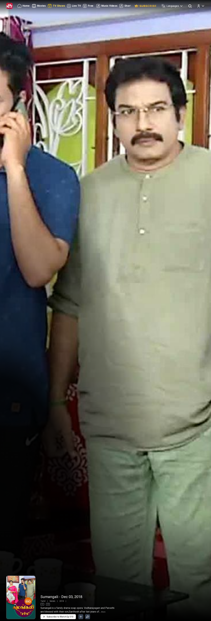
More (103, 612)
